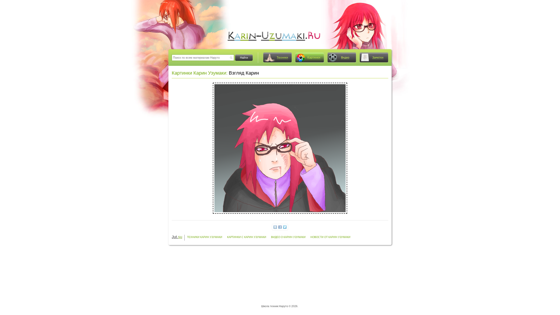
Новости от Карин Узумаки (330, 237)
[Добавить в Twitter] (285, 227)
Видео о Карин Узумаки (288, 237)
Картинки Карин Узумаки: (200, 73)
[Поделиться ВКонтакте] (275, 227)
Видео (341, 57)
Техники (277, 57)
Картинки (309, 57)
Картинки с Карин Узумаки (246, 237)
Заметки (373, 57)
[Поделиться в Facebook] (280, 227)
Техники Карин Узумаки (204, 237)
